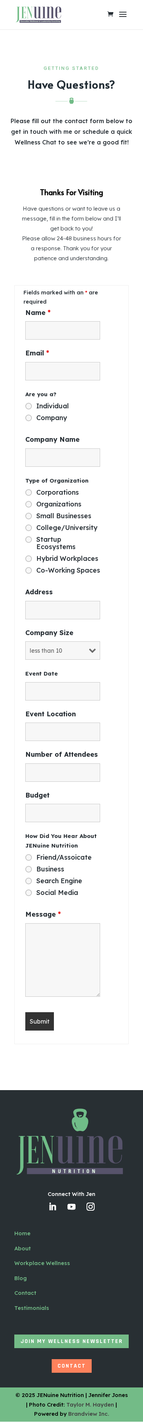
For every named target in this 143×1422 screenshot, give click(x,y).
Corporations (57, 492)
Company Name (52, 439)
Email (37, 353)
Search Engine (59, 881)
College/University (67, 527)
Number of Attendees (61, 754)
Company (51, 418)
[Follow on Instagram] (90, 1207)
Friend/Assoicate (64, 857)
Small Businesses (63, 516)
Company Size (49, 632)
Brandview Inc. (88, 1413)
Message (43, 914)
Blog (20, 1278)
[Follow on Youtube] (71, 1207)
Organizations (58, 504)
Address (39, 592)
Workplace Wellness (42, 1263)
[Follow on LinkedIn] (52, 1207)
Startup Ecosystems (56, 543)
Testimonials (31, 1307)
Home (22, 1233)
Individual (52, 406)
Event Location (50, 714)
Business (50, 869)
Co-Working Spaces (68, 570)
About (22, 1248)
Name (38, 312)
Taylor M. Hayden (90, 1404)
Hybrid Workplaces (67, 558)
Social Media (57, 892)
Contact (25, 1292)
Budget (37, 795)
